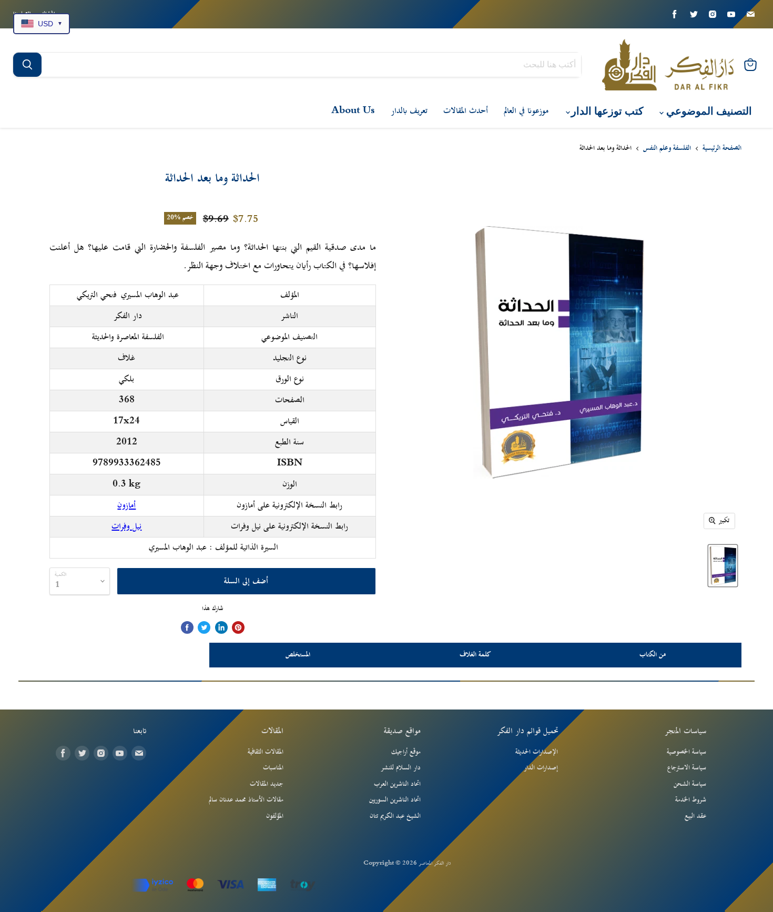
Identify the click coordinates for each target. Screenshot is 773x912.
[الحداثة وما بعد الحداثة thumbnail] (722, 565)
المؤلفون (274, 816)
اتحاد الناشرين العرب (397, 784)
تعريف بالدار (409, 111)
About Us (353, 111)
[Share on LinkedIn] (221, 627)
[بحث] (27, 65)
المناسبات (273, 768)
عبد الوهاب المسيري (150, 295)
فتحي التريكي (96, 295)
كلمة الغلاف (475, 655)
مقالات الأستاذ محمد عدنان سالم (246, 800)
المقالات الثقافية (265, 752)
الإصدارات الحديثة (536, 752)
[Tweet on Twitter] (204, 627)
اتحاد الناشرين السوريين (395, 800)
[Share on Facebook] (187, 627)
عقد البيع (695, 816)
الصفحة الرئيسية (722, 149)
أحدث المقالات (465, 111)
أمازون (126, 505)
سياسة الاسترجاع (686, 768)
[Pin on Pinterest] (238, 627)
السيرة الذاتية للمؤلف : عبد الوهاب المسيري (213, 547)
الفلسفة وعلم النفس (667, 149)
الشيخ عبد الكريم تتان (395, 816)
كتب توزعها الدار (606, 111)
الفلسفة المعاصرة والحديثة (128, 337)
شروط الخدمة (690, 800)
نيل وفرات (126, 526)
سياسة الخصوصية (686, 752)
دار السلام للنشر (401, 768)
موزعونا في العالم (526, 111)
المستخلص (298, 655)
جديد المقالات (266, 784)
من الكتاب (652, 655)
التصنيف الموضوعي (708, 111)
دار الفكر (128, 316)
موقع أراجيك (406, 752)
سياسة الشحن (690, 784)
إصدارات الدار (541, 768)
